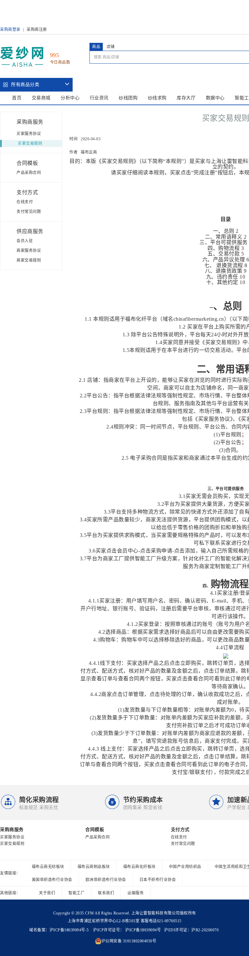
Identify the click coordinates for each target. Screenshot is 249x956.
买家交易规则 (30, 143)
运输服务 (135, 893)
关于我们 (47, 893)
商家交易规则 (29, 260)
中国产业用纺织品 (185, 866)
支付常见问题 (29, 211)
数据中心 (215, 97)
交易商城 (41, 97)
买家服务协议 (29, 133)
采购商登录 (10, 29)
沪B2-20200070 (205, 930)
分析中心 (70, 97)
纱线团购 (128, 97)
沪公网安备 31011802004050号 (129, 941)
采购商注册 (37, 29)
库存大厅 (186, 97)
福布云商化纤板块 (139, 866)
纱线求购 (157, 97)
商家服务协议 (29, 250)
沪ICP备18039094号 (142, 930)
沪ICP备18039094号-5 (69, 930)
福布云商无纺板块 (48, 866)
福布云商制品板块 (93, 866)
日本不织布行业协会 (157, 879)
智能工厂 (76, 893)
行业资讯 (99, 97)
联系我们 (106, 893)
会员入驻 (25, 241)
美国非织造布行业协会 (52, 879)
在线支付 (25, 202)
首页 (16, 97)
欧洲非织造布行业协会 (106, 879)
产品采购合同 (29, 172)
